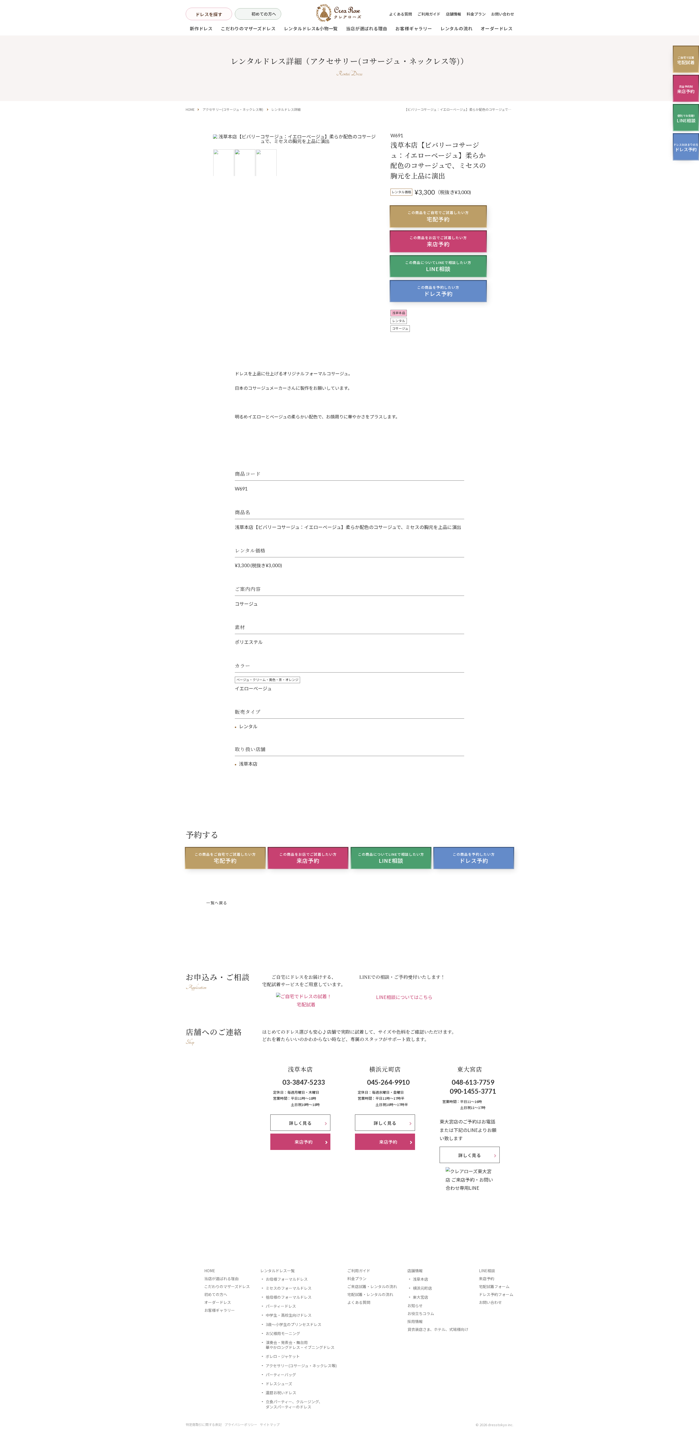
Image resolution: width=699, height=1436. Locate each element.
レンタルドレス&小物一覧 (311, 28)
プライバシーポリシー (240, 1424)
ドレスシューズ (279, 1383)
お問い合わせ (502, 14)
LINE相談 (438, 266)
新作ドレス (201, 28)
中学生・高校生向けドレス (289, 1315)
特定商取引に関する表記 (204, 1424)
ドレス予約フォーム (496, 1294)
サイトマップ (270, 1424)
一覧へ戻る (216, 902)
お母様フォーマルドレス (287, 1279)
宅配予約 (438, 216)
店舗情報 (453, 14)
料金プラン (476, 14)
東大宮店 (420, 1297)
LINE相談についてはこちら (404, 997)
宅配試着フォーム (494, 1286)
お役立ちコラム (420, 1313)
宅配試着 (306, 1004)
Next (370, 154)
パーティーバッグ (281, 1374)
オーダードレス (217, 1302)
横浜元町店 (422, 1288)
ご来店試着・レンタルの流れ (372, 1286)
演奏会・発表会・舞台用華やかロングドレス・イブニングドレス (300, 1345)
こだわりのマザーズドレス (248, 28)
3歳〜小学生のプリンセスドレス (293, 1324)
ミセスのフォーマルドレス (289, 1288)
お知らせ (415, 1305)
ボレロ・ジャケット (283, 1356)
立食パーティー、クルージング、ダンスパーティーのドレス (294, 1404)
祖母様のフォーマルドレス (289, 1297)
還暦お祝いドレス (281, 1392)
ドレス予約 (438, 291)
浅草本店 (420, 1279)
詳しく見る (300, 1123)
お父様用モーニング (283, 1333)
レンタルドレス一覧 (277, 1270)
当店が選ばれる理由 (366, 28)
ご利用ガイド (428, 14)
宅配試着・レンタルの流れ (370, 1294)
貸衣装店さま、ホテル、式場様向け (437, 1329)
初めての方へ (263, 14)
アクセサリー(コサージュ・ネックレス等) (233, 109)
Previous (219, 154)
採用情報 (415, 1321)
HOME (190, 109)
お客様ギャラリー (413, 28)
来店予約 (438, 241)
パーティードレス (281, 1306)
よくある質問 (400, 14)
